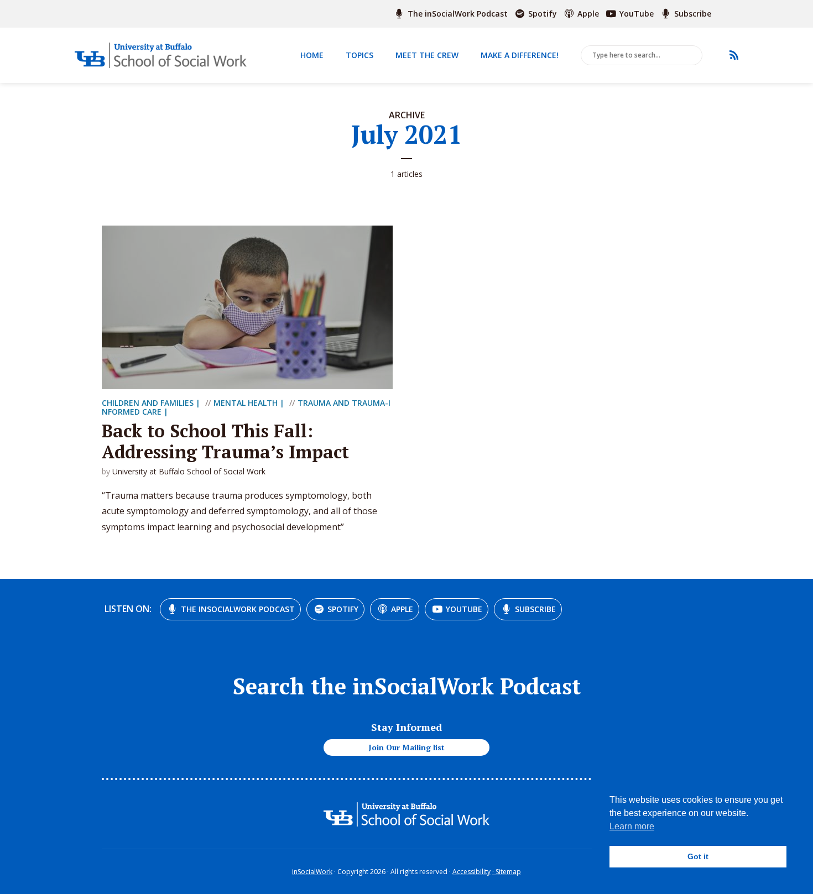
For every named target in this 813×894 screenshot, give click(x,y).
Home (312, 55)
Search (692, 56)
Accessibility (471, 871)
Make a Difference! (520, 55)
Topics (359, 55)
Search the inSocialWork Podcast (407, 685)
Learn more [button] (631, 826)
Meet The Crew (426, 55)
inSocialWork (312, 871)
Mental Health (245, 403)
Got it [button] (697, 856)
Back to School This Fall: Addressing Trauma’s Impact (225, 441)
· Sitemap (506, 871)
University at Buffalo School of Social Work (188, 471)
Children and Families (148, 403)
